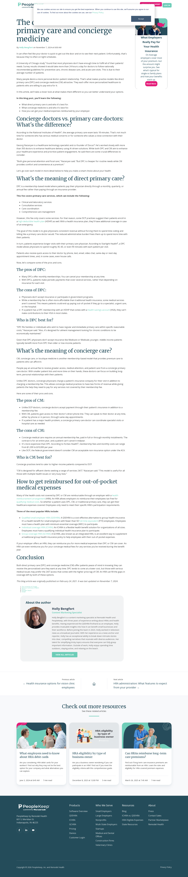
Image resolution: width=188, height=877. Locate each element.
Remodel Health (156, 824)
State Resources (130, 824)
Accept (141, 19)
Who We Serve (104, 805)
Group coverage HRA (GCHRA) (36, 533)
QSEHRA (73, 815)
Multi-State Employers (106, 824)
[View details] (19, 830)
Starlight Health (27, 590)
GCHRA (72, 824)
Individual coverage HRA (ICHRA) (37, 527)
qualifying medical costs (28, 501)
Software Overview (78, 811)
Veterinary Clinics (104, 845)
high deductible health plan (31, 221)
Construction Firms (105, 840)
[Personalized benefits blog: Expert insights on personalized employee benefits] (94, 684)
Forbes (23, 592)
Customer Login (77, 837)
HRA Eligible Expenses (132, 820)
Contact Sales (154, 815)
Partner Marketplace (158, 820)
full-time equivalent (88, 521)
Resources (128, 805)
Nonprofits (101, 820)
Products (74, 805)
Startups (100, 828)
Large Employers (104, 815)
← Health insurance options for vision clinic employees (49, 685)
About (152, 805)
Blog (124, 811)
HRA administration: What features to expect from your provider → (140, 685)
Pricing (72, 828)
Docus (23, 589)
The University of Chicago (29, 587)
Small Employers (104, 811)
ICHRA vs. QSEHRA (131, 815)
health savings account (98, 309)
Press (151, 811)
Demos (72, 833)
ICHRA (72, 820)
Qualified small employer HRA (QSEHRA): (41, 517)
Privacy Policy (97, 12)
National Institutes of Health (30, 588)
